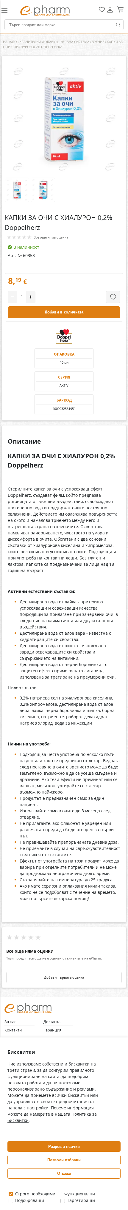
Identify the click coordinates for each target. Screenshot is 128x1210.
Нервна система (74, 41)
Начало (10, 41)
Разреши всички (64, 1146)
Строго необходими (34, 1194)
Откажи (64, 1173)
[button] (7, 10)
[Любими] (102, 11)
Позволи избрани (64, 1160)
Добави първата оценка (64, 977)
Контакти (13, 1030)
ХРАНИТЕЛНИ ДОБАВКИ (39, 41)
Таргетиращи (80, 1200)
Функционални (79, 1194)
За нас (10, 1021)
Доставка (51, 1021)
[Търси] (118, 24)
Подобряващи (29, 1200)
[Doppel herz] (64, 336)
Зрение (98, 41)
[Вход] (110, 12)
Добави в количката (64, 312)
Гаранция (52, 1030)
